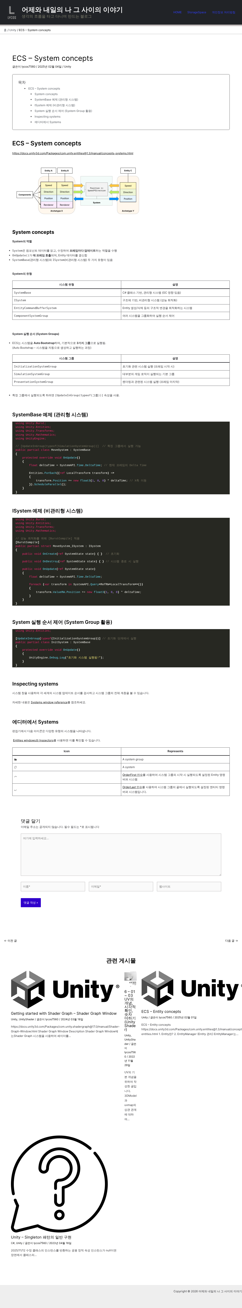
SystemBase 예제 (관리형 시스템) (56, 99)
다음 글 (231, 940)
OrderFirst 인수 (133, 775)
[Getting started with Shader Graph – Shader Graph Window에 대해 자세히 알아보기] (65, 989)
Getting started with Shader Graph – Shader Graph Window (64, 1013)
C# (13, 1243)
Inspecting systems (47, 116)
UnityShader (26, 1019)
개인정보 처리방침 (223, 12)
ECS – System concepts (44, 88)
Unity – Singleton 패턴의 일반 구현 (41, 1237)
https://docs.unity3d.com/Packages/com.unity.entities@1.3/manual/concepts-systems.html (72, 153)
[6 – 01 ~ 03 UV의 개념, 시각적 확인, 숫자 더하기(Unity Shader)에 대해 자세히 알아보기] (130, 978)
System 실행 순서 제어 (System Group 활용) (63, 111)
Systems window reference (49, 702)
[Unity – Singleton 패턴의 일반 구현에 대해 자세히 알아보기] (59, 1184)
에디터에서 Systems (48, 122)
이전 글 (10, 940)
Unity (67, 66)
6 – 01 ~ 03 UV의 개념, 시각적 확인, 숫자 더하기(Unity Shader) (130, 1010)
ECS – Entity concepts (161, 1011)
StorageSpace (196, 12)
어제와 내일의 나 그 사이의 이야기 (72, 9)
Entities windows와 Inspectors (33, 740)
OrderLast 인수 (132, 787)
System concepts (46, 94)
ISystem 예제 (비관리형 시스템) (55, 105)
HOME (177, 12)
